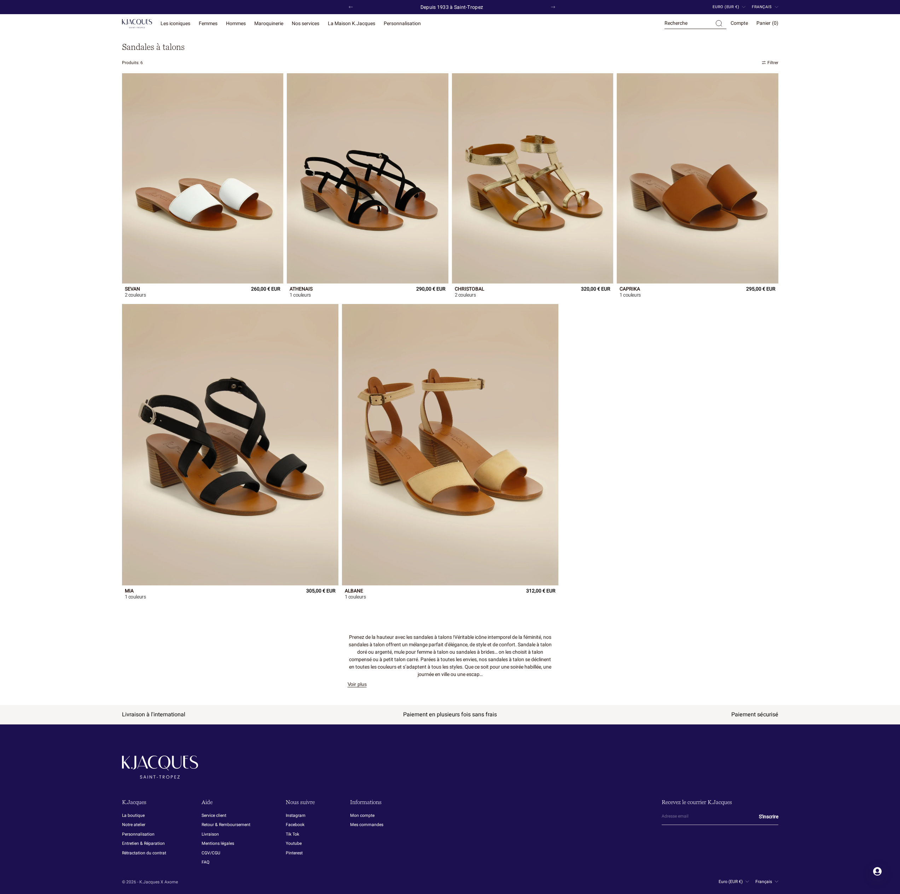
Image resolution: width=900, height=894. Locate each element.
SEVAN (132, 289)
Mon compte (362, 816)
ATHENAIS (301, 289)
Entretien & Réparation (143, 843)
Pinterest (294, 853)
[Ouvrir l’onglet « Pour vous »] (877, 871)
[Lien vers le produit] (203, 178)
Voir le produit (138, 295)
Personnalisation (138, 834)
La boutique (133, 816)
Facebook (295, 824)
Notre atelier (133, 824)
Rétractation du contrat (144, 853)
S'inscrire (768, 816)
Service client (214, 816)
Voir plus (357, 684)
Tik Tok (292, 834)
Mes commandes (366, 824)
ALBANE (354, 591)
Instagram (296, 816)
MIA (129, 591)
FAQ (205, 862)
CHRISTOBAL (469, 289)
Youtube (294, 843)
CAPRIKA (630, 289)
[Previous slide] (351, 7)
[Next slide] (553, 7)
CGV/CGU (211, 853)
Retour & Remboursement (226, 824)
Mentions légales (218, 843)
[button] (695, 23)
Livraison (210, 834)
